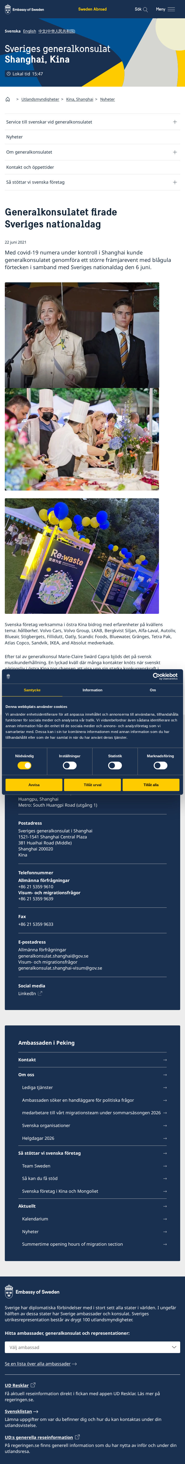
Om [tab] (153, 690)
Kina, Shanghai (79, 99)
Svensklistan (18, 1411)
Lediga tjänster (37, 1087)
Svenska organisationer (46, 1125)
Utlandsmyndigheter (40, 99)
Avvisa (34, 785)
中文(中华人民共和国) (57, 31)
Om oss (26, 1074)
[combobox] (92, 1347)
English (29, 31)
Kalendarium (35, 1219)
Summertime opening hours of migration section (72, 1244)
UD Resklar (17, 1385)
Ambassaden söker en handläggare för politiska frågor (78, 1100)
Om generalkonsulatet (29, 152)
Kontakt (27, 1059)
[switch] (70, 765)
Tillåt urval (92, 785)
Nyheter (107, 99)
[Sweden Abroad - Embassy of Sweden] (29, 9)
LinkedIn (27, 993)
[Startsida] (9, 99)
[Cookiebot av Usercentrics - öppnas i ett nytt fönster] (158, 676)
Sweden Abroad (92, 9)
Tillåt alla (151, 785)
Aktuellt (27, 1206)
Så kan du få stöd (40, 1178)
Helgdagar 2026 (38, 1138)
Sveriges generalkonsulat (57, 54)
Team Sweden (36, 1166)
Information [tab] (92, 690)
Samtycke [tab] (32, 690)
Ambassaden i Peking (46, 1042)
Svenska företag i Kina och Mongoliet (60, 1191)
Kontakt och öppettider (30, 167)
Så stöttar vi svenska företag (35, 182)
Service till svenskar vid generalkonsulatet (49, 122)
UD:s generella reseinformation (39, 1437)
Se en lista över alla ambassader (38, 1364)
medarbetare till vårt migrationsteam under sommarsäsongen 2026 (91, 1112)
